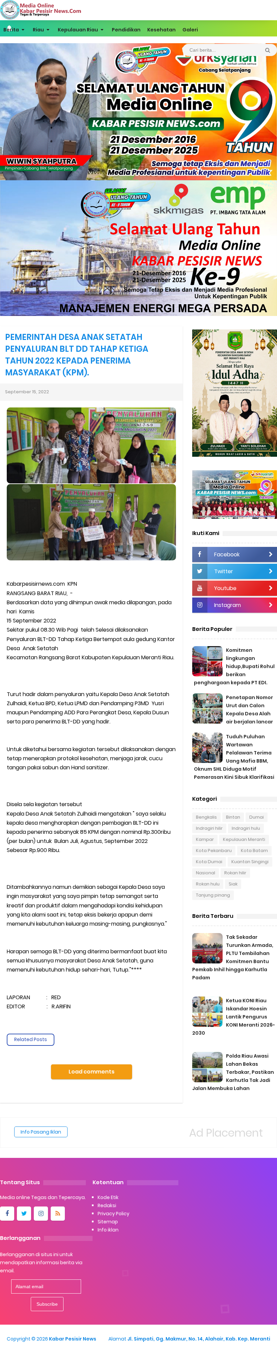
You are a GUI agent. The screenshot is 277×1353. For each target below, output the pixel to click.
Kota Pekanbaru (214, 850)
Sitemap (108, 1221)
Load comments (92, 1072)
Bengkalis (206, 817)
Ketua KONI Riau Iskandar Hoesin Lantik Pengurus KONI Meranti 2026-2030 (233, 1016)
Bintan (233, 817)
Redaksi (107, 1205)
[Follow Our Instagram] (41, 1213)
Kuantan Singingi (250, 861)
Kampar (205, 839)
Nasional (205, 873)
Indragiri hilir (209, 828)
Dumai (256, 817)
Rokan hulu (208, 884)
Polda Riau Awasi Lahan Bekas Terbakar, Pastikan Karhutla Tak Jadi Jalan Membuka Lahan (233, 1072)
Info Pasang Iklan (41, 1132)
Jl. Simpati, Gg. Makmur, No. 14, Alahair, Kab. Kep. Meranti (198, 1338)
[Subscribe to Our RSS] (58, 1213)
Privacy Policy (113, 1213)
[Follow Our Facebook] (7, 1213)
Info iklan (108, 1229)
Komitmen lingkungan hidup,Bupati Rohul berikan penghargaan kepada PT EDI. (234, 666)
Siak (233, 884)
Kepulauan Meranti (244, 839)
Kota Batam (254, 850)
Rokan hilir (235, 873)
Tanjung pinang (213, 895)
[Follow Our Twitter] (24, 1213)
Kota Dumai (209, 861)
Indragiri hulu (246, 828)
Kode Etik (108, 1197)
